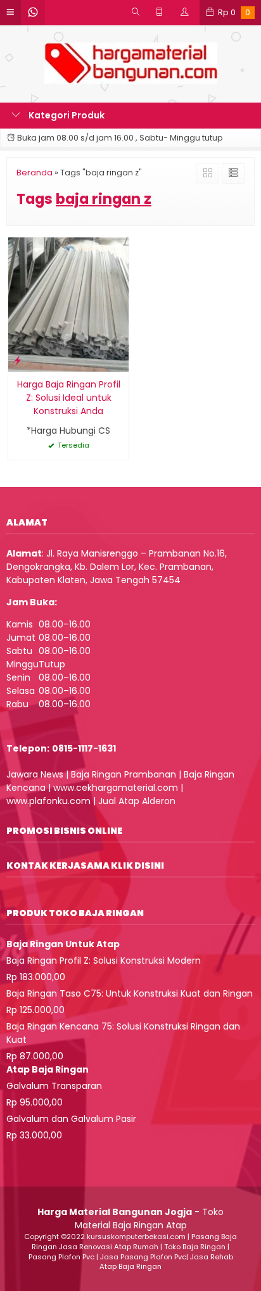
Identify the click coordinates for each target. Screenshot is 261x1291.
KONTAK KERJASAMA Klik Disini (85, 865)
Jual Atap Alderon (136, 801)
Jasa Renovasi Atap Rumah (108, 1247)
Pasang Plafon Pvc (61, 1257)
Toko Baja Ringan (195, 1247)
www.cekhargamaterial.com (115, 787)
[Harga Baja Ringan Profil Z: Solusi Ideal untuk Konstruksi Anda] (68, 304)
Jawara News (34, 774)
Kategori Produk (66, 115)
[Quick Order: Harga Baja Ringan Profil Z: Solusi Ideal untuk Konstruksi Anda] (17, 360)
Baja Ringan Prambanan (123, 774)
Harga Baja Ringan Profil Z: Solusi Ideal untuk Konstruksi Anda (68, 397)
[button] (130, 675)
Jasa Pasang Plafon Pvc (143, 1257)
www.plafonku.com (48, 801)
